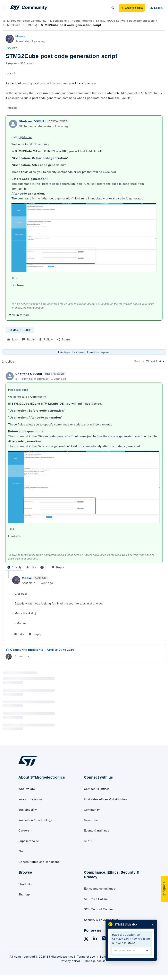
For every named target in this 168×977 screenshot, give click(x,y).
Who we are (26, 788)
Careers (24, 830)
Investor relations (30, 799)
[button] (4, 8)
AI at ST (89, 841)
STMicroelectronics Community (24, 20)
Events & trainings (96, 830)
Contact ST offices (97, 788)
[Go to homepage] (31, 765)
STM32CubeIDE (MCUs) (20, 25)
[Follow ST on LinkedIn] (94, 939)
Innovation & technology (35, 820)
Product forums (81, 20)
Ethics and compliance (99, 888)
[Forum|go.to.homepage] (28, 8)
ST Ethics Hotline (96, 899)
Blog (21, 851)
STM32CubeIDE (20, 330)
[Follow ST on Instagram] (103, 939)
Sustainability (27, 809)
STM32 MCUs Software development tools (125, 20)
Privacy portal (70, 960)
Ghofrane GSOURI (32, 121)
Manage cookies (96, 960)
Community (92, 809)
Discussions (58, 20)
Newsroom (91, 820)
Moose (20, 36)
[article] (84, 471)
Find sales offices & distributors (106, 799)
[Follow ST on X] (86, 939)
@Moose (25, 137)
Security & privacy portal (101, 919)
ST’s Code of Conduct (99, 909)
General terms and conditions (38, 861)
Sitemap (24, 894)
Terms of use (86, 956)
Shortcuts (25, 884)
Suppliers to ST (29, 841)
